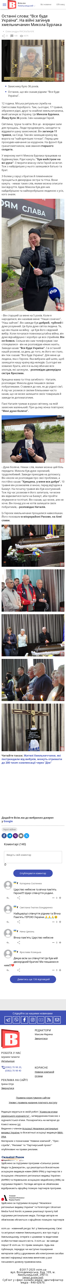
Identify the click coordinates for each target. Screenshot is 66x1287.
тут (19, 1124)
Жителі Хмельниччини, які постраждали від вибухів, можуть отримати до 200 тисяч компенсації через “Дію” (32, 759)
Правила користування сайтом (33, 1097)
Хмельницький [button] (26, 6)
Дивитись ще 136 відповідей (33, 979)
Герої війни (9, 829)
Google (8, 821)
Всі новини (46, 4)
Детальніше (8, 1061)
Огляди (39, 1076)
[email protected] (33, 1277)
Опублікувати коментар (33, 873)
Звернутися (7, 1088)
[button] (4, 4)
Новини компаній (44, 1071)
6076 (24, 36)
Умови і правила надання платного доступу (33, 1102)
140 (13, 36)
